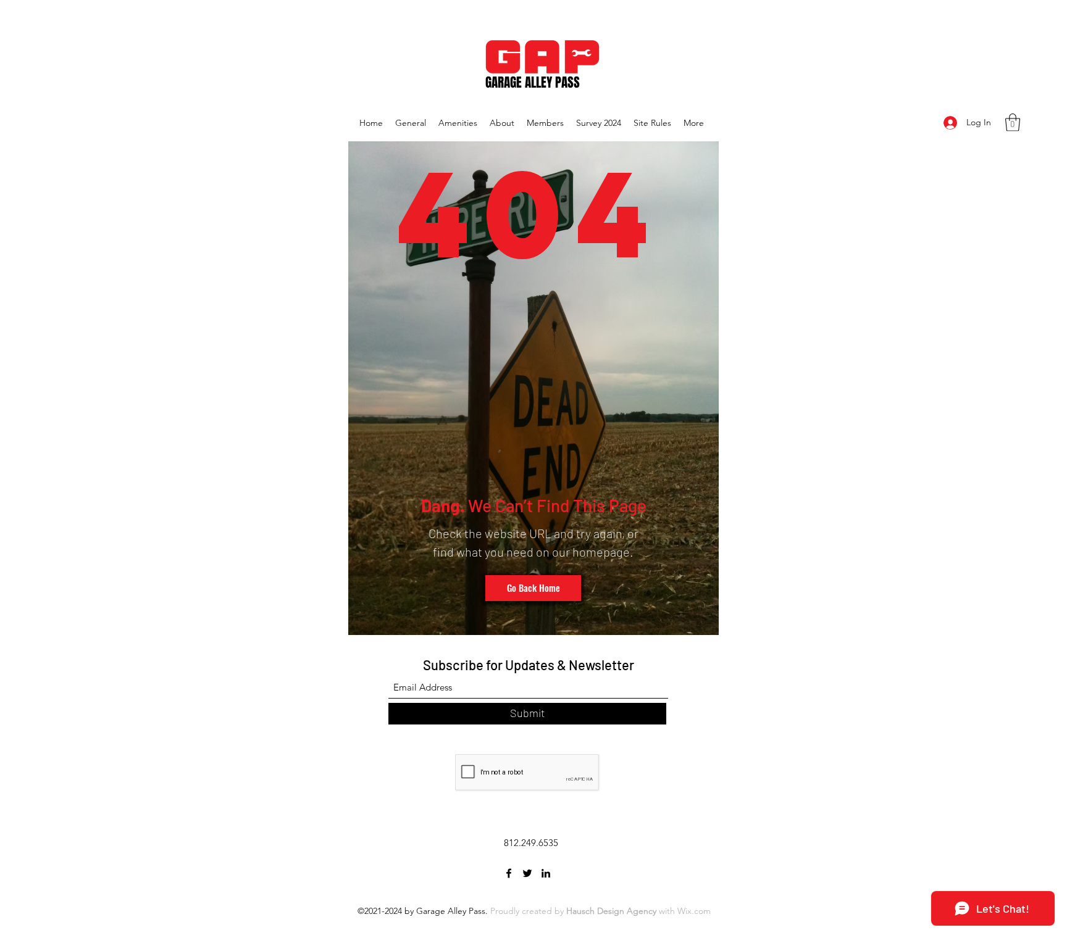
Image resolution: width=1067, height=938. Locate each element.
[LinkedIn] (546, 873)
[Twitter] (527, 873)
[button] (1012, 122)
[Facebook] (509, 873)
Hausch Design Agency (611, 910)
